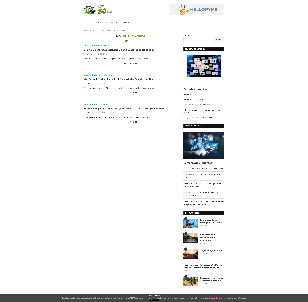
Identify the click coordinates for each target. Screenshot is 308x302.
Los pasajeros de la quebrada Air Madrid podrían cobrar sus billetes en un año (202, 266)
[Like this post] (125, 63)
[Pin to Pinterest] (133, 63)
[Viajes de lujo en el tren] (190, 254)
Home (86, 30)
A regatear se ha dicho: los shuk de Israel (199, 117)
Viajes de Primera (190, 183)
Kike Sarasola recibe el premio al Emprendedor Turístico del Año (118, 79)
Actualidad (101, 22)
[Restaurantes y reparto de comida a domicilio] (190, 281)
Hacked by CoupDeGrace (193, 94)
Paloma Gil (90, 54)
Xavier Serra (188, 168)
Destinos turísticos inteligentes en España (211, 221)
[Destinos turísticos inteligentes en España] (190, 223)
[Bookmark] (223, 22)
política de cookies (212, 298)
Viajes (113, 22)
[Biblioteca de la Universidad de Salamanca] (190, 238)
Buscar (186, 35)
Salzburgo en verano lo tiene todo (196, 104)
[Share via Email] (136, 63)
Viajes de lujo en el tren (211, 250)
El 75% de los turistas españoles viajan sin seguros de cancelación (119, 49)
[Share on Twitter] (130, 63)
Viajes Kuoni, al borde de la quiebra (209, 168)
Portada (89, 22)
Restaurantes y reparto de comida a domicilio (211, 279)
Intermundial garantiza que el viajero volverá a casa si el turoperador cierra (125, 108)
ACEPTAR (154, 300)
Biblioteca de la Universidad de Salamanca (207, 237)
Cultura (123, 22)
